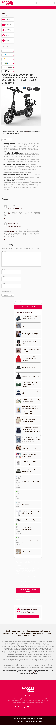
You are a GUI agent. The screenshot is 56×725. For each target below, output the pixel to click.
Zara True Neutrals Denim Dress (31, 495)
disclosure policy (32, 672)
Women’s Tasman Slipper (29, 520)
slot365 (10, 205)
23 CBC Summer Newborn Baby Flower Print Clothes (31, 401)
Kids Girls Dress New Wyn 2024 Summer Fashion (30, 455)
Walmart (3, 127)
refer (27, 131)
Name (3, 269)
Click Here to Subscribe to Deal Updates (28, 590)
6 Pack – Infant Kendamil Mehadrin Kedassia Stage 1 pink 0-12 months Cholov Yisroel (31, 463)
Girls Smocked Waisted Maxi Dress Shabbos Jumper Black (30, 334)
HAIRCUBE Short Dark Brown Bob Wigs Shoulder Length (30, 448)
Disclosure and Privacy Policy (27, 721)
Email (3, 276)
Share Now (28, 616)
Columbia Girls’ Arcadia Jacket (30, 376)
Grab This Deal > (6, 140)
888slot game (12, 223)
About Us (39, 3)
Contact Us (39, 721)
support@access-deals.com (32, 707)
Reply (5, 218)
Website (3, 283)
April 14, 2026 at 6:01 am (15, 208)
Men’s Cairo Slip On (27, 504)
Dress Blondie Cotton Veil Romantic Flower (29, 528)
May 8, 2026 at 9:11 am (14, 226)
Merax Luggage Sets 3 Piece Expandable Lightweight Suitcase (30, 384)
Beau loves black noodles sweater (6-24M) (29, 471)
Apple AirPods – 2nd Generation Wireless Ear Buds (31, 513)
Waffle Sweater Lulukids (28, 367)
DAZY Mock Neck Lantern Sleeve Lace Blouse (29, 420)
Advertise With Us (32, 3)
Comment (4, 251)
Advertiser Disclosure (48, 3)
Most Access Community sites (28, 307)
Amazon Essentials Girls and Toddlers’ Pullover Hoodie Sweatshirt (30, 358)
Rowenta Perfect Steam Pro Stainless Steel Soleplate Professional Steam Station (30, 318)
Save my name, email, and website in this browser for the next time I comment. (20, 291)
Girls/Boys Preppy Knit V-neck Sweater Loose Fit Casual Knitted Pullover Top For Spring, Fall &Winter (31, 430)
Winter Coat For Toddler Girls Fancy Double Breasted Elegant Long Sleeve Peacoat (31, 439)
